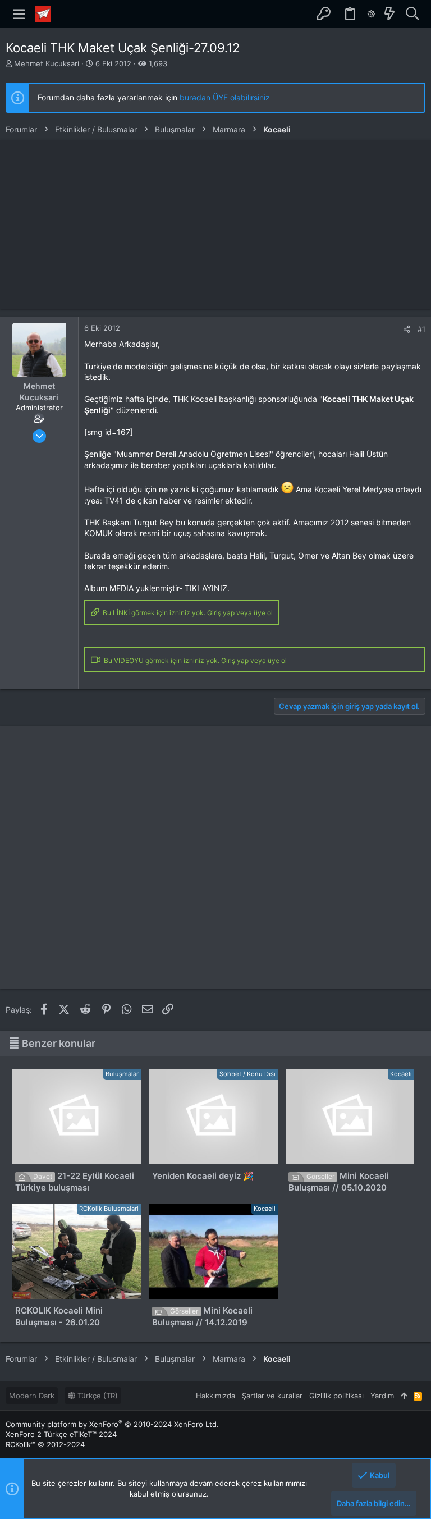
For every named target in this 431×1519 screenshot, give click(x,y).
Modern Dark (31, 1395)
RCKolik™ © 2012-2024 (45, 1444)
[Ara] (412, 14)
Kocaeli (401, 1074)
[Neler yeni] (389, 14)
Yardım (382, 1395)
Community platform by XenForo (112, 1424)
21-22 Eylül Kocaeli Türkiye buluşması (74, 1181)
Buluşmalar (122, 1074)
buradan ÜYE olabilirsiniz (225, 97)
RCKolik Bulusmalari (109, 1209)
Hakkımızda (215, 1395)
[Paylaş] (407, 329)
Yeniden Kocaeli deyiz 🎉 (203, 1175)
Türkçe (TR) (96, 1395)
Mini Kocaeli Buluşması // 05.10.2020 (338, 1181)
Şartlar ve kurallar (272, 1395)
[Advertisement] (215, 224)
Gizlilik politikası (336, 1395)
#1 (421, 328)
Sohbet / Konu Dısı (247, 1074)
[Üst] (403, 1395)
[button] (19, 14)
